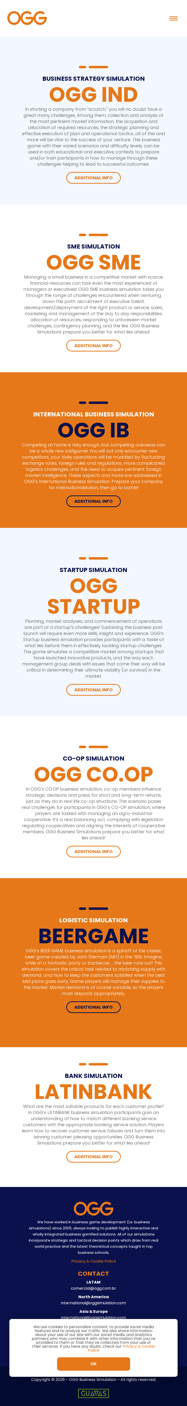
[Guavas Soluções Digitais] (93, 1396)
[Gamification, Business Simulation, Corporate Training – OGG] (27, 24)
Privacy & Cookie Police (93, 1261)
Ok (93, 1363)
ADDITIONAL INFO (93, 178)
